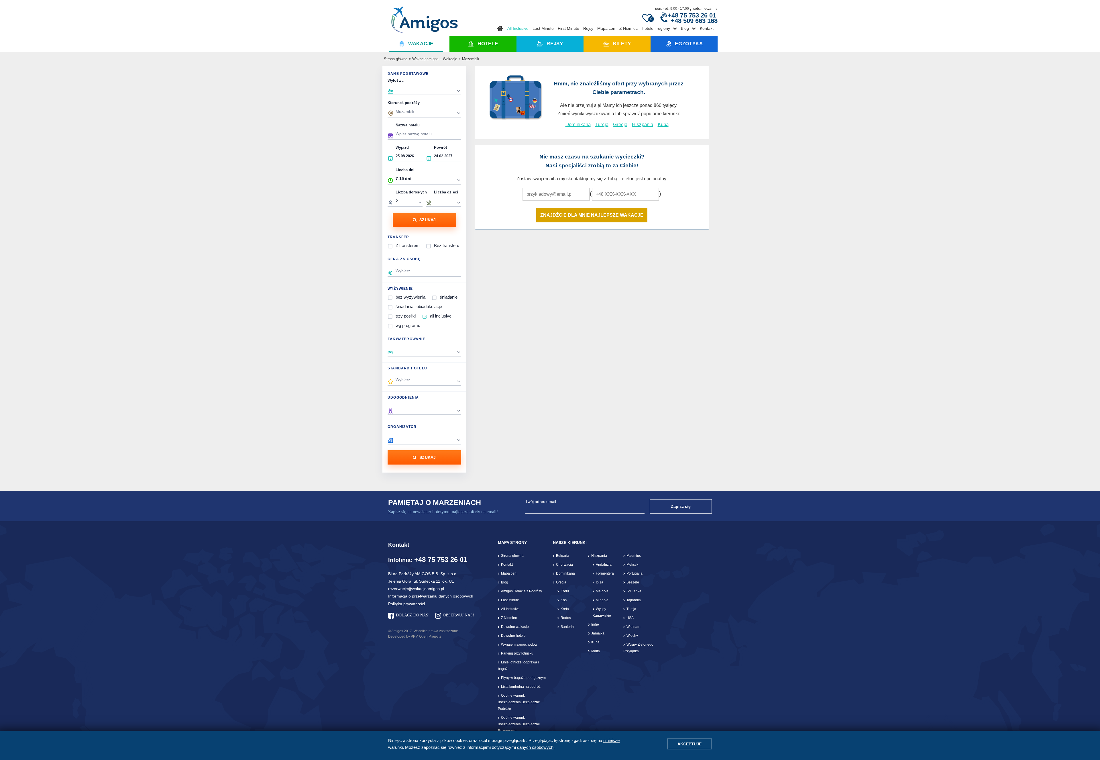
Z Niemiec (628, 28)
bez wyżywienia (410, 297)
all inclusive (440, 316)
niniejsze (611, 740)
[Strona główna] (424, 18)
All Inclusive (518, 28)
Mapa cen (606, 28)
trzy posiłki (406, 316)
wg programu (408, 325)
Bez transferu (446, 245)
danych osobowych (535, 747)
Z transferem (408, 245)
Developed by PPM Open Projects (414, 636)
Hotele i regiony (656, 28)
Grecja (620, 124)
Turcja (601, 124)
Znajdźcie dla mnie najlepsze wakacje (591, 215)
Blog (685, 28)
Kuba (663, 124)
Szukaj (427, 220)
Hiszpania (642, 124)
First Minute (568, 28)
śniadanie (448, 297)
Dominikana (578, 124)
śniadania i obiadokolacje (419, 306)
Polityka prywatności (406, 604)
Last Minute (543, 28)
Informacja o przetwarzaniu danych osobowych (430, 596)
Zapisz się (681, 506)
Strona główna (395, 59)
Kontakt (707, 28)
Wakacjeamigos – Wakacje (434, 59)
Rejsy (588, 28)
